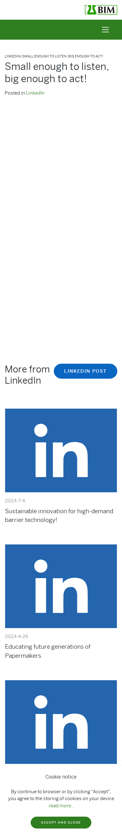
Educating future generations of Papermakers (47, 651)
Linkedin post (85, 371)
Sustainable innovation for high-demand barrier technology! (59, 515)
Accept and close (61, 822)
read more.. (61, 805)
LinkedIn (35, 93)
